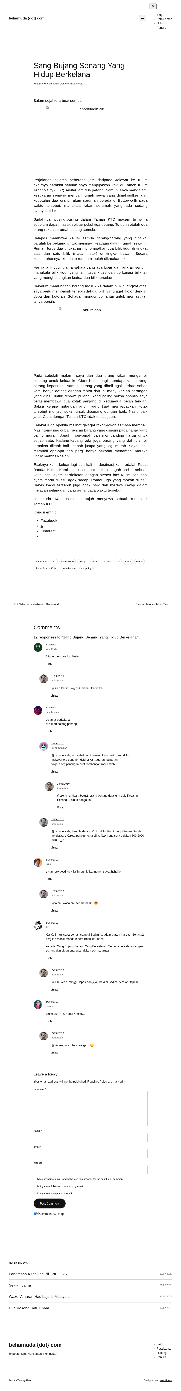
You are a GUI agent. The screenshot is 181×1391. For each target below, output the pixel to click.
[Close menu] (153, 6)
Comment (40, 1089)
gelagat (83, 561)
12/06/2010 (52, 644)
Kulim (128, 561)
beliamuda (51, 83)
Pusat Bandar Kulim (46, 568)
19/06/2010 (52, 1001)
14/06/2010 (52, 922)
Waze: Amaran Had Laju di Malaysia (39, 1297)
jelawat (107, 561)
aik (54, 561)
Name (38, 1130)
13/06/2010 (57, 676)
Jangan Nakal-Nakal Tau (152, 604)
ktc (118, 561)
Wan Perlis (51, 649)
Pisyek (49, 1006)
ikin (47, 927)
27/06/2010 (57, 970)
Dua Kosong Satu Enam (29, 1308)
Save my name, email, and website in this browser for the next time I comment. (80, 1178)
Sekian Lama (20, 1285)
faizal (48, 863)
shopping (86, 568)
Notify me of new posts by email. (55, 1193)
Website (38, 1162)
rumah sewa (69, 568)
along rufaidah (59, 747)
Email (37, 1146)
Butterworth (67, 561)
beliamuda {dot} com (27, 18)
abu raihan (41, 561)
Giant (95, 561)
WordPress (166, 1380)
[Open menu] (142, 18)
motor (139, 561)
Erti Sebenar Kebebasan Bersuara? (36, 604)
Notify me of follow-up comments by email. (60, 1186)
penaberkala (53, 712)
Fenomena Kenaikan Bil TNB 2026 (38, 1274)
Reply (49, 663)
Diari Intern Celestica (71, 83)
